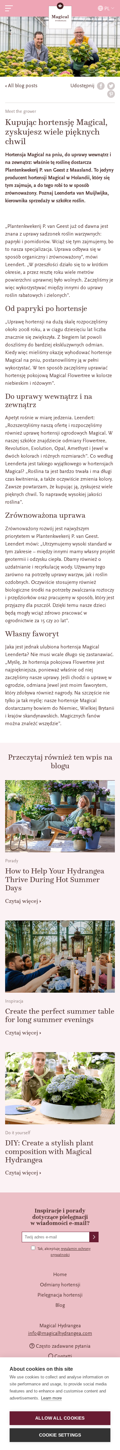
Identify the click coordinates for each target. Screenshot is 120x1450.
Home (60, 1274)
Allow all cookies (59, 1418)
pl (107, 8)
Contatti (63, 1356)
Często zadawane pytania (63, 1346)
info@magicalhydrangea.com (60, 1333)
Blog (60, 1305)
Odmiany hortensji (60, 1285)
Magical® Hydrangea (60, 16)
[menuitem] (60, 1274)
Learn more (51, 1398)
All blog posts (22, 86)
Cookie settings (60, 1435)
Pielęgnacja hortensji (60, 1295)
